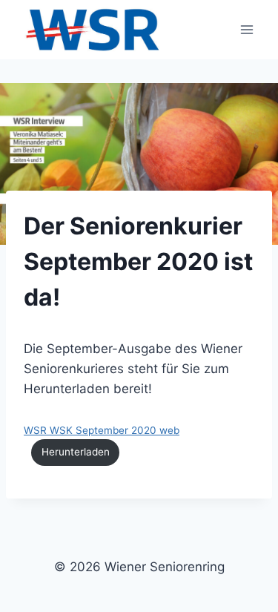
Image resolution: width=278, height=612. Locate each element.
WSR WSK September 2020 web (101, 430)
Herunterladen (76, 452)
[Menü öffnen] (246, 29)
